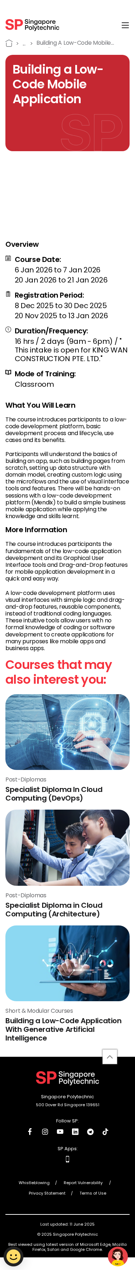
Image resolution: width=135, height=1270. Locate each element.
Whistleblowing (34, 1183)
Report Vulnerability (84, 1183)
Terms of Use (93, 1193)
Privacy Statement (47, 1193)
